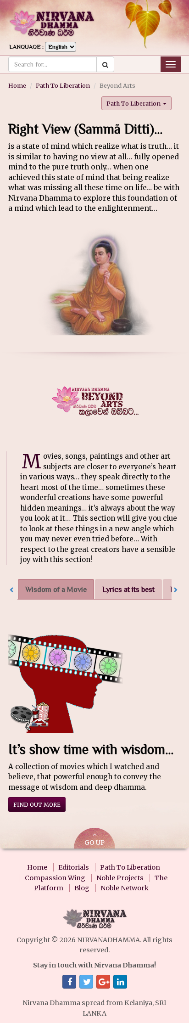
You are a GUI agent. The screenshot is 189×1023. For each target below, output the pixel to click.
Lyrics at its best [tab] (128, 589)
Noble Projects (120, 878)
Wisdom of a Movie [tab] (56, 589)
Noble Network (124, 888)
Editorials (73, 867)
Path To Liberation (63, 85)
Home (17, 85)
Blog (81, 888)
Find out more (37, 804)
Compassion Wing (55, 878)
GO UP (94, 843)
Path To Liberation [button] (134, 103)
